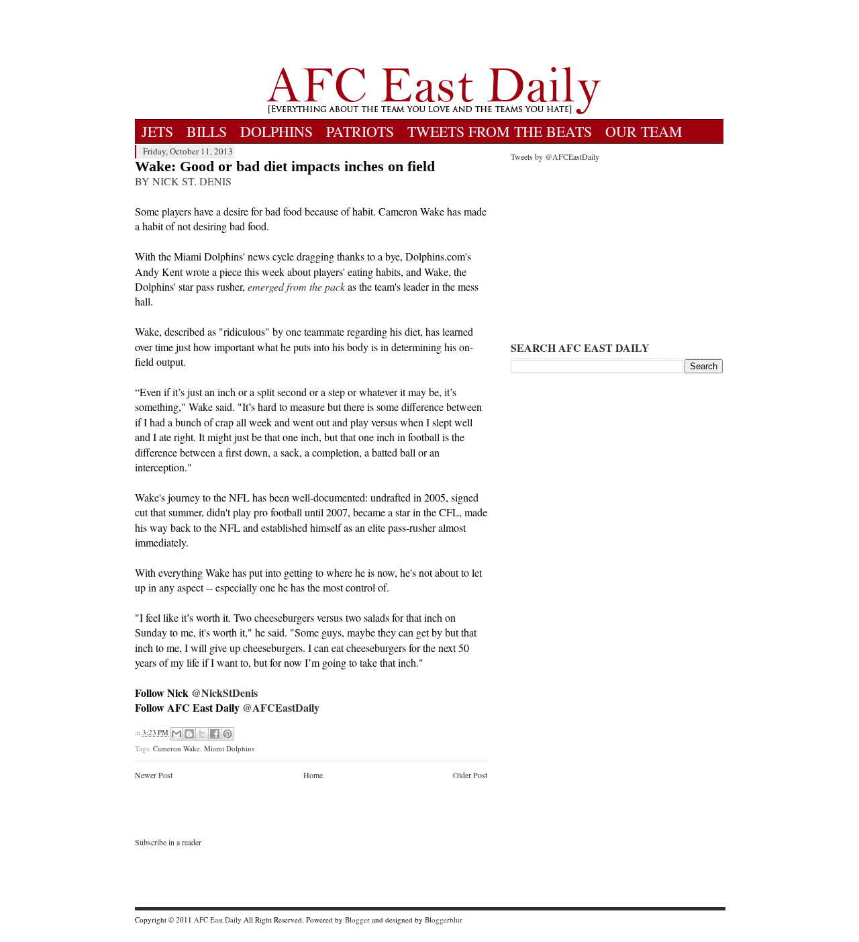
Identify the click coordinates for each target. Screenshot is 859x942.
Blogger (357, 919)
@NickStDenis (224, 692)
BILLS (207, 131)
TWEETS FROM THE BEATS (499, 131)
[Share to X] (202, 734)
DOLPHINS (276, 131)
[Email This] (176, 734)
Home (313, 774)
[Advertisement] (433, 33)
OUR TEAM (644, 131)
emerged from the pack (296, 286)
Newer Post (153, 774)
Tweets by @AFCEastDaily (555, 156)
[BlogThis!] (189, 734)
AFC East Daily (218, 919)
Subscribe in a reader (168, 842)
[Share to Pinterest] (227, 734)
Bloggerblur (443, 919)
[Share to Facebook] (214, 734)
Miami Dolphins (229, 748)
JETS (157, 131)
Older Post (470, 774)
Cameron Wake (176, 748)
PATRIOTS (360, 131)
